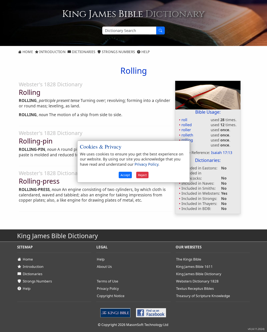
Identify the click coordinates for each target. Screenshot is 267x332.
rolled (186, 124)
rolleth (187, 134)
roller (186, 129)
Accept (125, 175)
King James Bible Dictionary (198, 273)
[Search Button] (160, 30)
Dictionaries (83, 52)
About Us (104, 266)
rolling (187, 139)
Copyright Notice (111, 295)
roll (184, 119)
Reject (142, 175)
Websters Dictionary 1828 (197, 281)
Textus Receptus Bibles (195, 288)
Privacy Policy (108, 288)
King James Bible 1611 (194, 266)
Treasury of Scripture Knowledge (203, 295)
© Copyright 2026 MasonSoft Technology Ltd (133, 324)
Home (27, 52)
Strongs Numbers (118, 52)
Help (145, 52)
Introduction (51, 52)
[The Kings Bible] (116, 312)
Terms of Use (107, 281)
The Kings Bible (188, 259)
